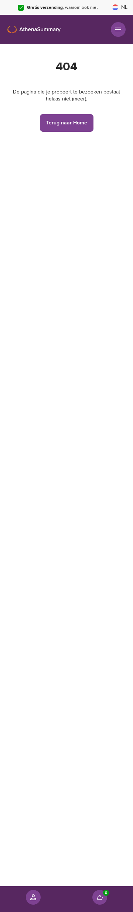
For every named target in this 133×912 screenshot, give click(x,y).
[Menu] (118, 29)
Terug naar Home (66, 123)
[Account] (33, 897)
